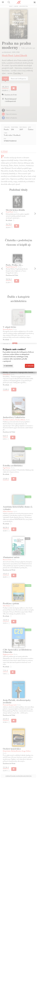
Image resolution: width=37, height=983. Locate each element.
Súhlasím (30, 366)
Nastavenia (9, 366)
